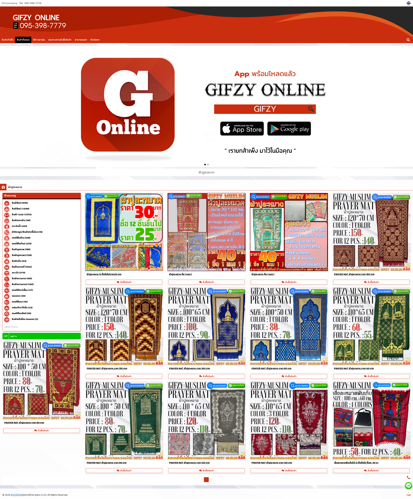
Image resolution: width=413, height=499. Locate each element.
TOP (408, 495)
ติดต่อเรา (95, 40)
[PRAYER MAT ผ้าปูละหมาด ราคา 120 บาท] (206, 459)
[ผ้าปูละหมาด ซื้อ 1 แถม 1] (206, 270)
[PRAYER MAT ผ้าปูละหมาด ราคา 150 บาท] (371, 270)
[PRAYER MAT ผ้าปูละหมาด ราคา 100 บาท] (206, 364)
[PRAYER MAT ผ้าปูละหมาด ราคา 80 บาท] (289, 364)
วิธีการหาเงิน (39, 40)
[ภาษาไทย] (409, 3)
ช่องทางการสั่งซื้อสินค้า (59, 40)
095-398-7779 (32, 3)
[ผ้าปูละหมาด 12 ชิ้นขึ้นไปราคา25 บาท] (124, 270)
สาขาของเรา (81, 40)
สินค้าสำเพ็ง (8, 40)
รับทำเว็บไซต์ (17, 495)
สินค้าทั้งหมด (23, 40)
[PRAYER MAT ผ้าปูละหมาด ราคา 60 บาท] (371, 364)
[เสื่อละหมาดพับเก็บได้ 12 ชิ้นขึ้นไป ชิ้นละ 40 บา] (371, 459)
